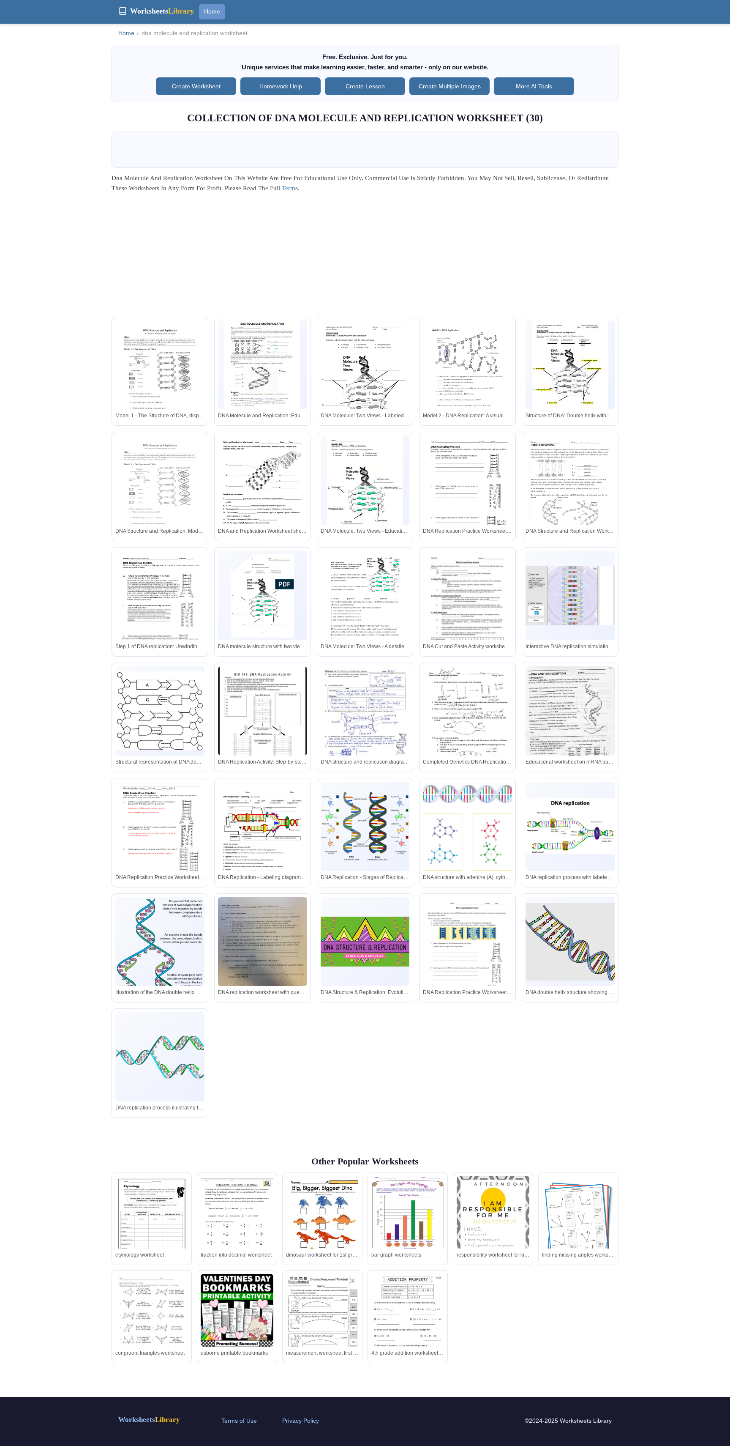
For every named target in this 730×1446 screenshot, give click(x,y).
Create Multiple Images (450, 86)
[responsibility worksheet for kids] (493, 1223)
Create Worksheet (196, 86)
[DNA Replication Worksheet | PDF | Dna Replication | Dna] (467, 494)
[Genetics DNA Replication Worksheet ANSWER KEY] (467, 724)
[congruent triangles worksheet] (151, 1321)
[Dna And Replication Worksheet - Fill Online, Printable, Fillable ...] (262, 493)
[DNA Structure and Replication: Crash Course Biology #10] (365, 942)
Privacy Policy (300, 1420)
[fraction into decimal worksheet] (237, 1223)
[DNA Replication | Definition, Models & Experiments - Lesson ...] (467, 827)
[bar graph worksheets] (407, 1227)
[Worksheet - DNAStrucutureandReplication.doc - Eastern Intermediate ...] (570, 369)
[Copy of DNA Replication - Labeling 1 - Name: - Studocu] (262, 839)
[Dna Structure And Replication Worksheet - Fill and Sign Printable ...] (159, 493)
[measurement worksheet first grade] (322, 1321)
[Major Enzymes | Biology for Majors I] (159, 1057)
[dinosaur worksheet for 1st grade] (322, 1222)
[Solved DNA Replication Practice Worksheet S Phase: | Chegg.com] (262, 956)
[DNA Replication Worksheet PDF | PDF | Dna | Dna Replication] (159, 841)
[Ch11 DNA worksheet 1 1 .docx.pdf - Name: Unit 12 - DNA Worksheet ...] (365, 484)
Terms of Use (239, 1420)
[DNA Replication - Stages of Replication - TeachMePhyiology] (365, 826)
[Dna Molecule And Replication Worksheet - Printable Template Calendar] (467, 378)
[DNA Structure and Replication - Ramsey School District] (159, 378)
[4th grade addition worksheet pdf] (407, 1325)
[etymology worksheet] (151, 1223)
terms (290, 188)
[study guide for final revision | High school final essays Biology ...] (570, 493)
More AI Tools (534, 86)
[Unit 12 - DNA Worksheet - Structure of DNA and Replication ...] (365, 379)
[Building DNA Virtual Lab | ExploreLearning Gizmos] (570, 595)
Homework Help (280, 86)
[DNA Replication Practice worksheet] (467, 954)
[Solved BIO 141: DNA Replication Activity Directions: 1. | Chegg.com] (262, 722)
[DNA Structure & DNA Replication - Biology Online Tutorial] (570, 826)
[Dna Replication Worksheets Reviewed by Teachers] (467, 608)
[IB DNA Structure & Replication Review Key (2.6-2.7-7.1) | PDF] (365, 724)
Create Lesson (365, 86)
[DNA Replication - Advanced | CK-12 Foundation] (159, 958)
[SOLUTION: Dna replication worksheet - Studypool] (159, 608)
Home (212, 11)
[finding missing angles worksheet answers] (578, 1223)
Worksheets (149, 1420)
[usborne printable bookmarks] (237, 1310)
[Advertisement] (365, 257)
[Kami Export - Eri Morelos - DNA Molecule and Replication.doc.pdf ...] (262, 369)
